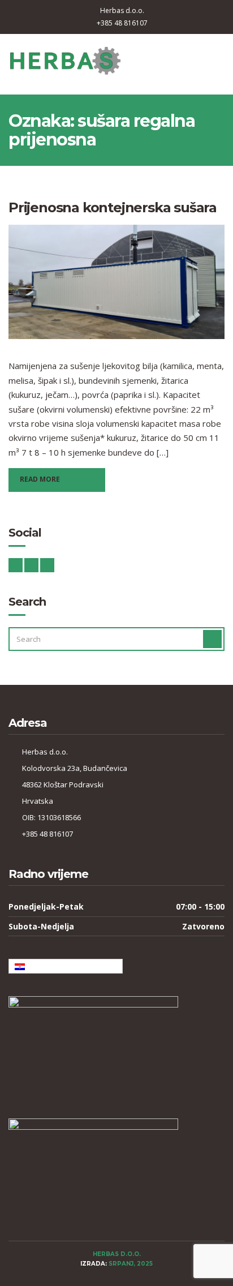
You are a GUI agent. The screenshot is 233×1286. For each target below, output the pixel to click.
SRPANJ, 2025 (131, 1263)
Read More (40, 479)
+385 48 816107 (122, 23)
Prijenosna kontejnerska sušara (112, 207)
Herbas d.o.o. (122, 10)
